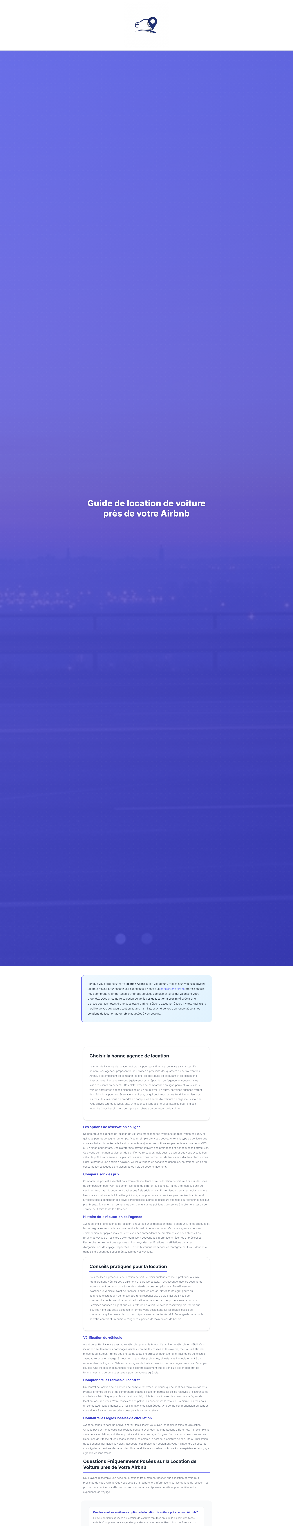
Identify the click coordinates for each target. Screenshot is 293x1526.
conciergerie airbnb (172, 988)
